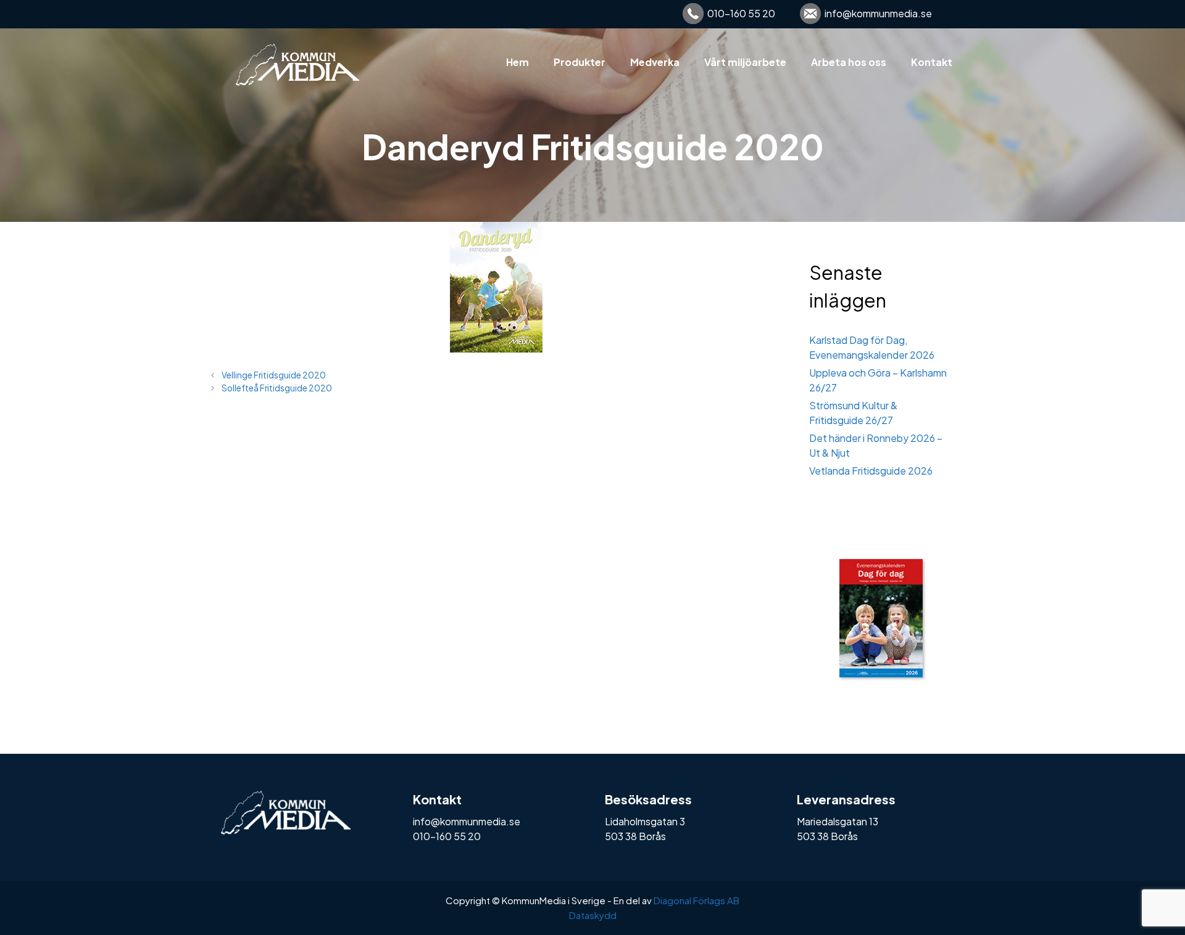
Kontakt (931, 61)
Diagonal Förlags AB (696, 900)
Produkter (579, 61)
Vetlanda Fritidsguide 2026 (871, 470)
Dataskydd (593, 915)
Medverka (655, 61)
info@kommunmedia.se (878, 13)
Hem (517, 61)
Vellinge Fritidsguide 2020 (274, 375)
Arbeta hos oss (848, 61)
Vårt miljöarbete (745, 61)
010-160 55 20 (741, 13)
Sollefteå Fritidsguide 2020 (277, 388)
